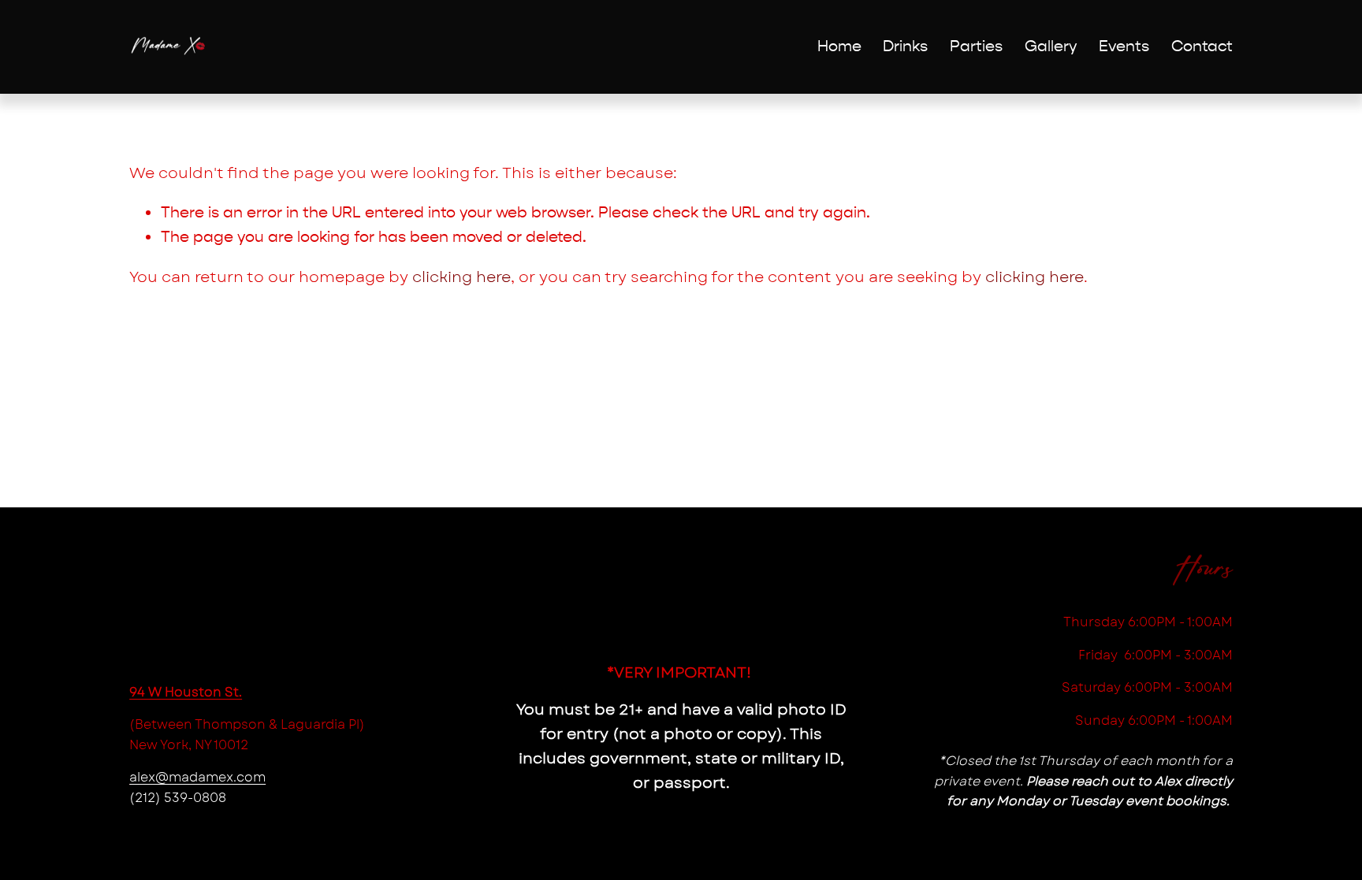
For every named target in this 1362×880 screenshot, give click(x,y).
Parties (976, 46)
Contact (1202, 46)
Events (1124, 46)
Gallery (1051, 46)
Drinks (905, 46)
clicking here (461, 276)
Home (839, 46)
